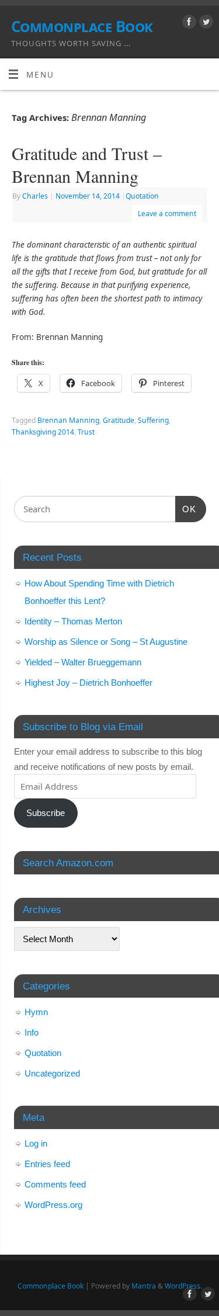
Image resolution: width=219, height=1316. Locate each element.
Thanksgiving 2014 (43, 432)
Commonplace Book (82, 26)
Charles (35, 196)
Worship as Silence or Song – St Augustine (106, 642)
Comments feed (55, 1184)
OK (185, 509)
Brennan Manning (68, 420)
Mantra (143, 1286)
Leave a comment (167, 213)
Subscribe (45, 813)
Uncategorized (52, 1073)
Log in (36, 1143)
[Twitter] (204, 24)
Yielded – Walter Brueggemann (83, 662)
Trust (86, 432)
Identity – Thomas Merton (73, 621)
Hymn (36, 1012)
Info (32, 1032)
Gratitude (118, 420)
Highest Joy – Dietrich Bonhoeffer (88, 682)
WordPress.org (53, 1205)
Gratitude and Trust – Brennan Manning (87, 164)
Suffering (153, 420)
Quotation (142, 196)
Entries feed (47, 1164)
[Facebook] (187, 24)
